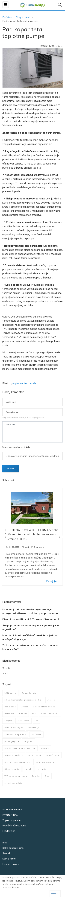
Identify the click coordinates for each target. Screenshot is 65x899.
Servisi (6, 853)
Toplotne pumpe (11, 820)
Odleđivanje (33, 727)
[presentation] (5, 537)
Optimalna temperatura (15, 734)
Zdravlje (36, 776)
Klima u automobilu (50, 713)
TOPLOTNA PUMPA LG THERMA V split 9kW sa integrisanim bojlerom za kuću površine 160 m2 (31, 534)
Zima (47, 776)
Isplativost (9, 713)
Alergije (51, 700)
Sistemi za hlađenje (13, 755)
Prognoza (28, 741)
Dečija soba (10, 707)
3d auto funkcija (29, 693)
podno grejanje (11, 741)
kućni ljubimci (24, 720)
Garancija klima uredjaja (44, 707)
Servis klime (9, 858)
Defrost (24, 707)
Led (36, 720)
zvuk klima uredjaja (13, 783)
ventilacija (41, 769)
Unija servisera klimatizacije (17, 762)
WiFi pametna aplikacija (15, 776)
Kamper (23, 713)
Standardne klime (12, 809)
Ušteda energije (11, 769)
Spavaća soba (52, 755)
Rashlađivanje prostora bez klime (19, 748)
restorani (45, 748)
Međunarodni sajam (13, 727)
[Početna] (32, 4)
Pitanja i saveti (10, 863)
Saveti (6, 668)
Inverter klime (10, 814)
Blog (18, 17)
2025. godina (10, 693)
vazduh (28, 769)
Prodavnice (8, 830)
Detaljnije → (53, 581)
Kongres (8, 720)
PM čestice (36, 734)
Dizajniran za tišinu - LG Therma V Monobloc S (30, 619)
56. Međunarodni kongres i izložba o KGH (23, 700)
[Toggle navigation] (5, 4)
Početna (7, 17)
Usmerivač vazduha (44, 762)
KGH (34, 713)
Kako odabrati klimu (13, 847)
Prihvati (55, 893)
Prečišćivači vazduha (14, 825)
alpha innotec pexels (24, 383)
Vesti (27, 17)
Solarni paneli (34, 755)
